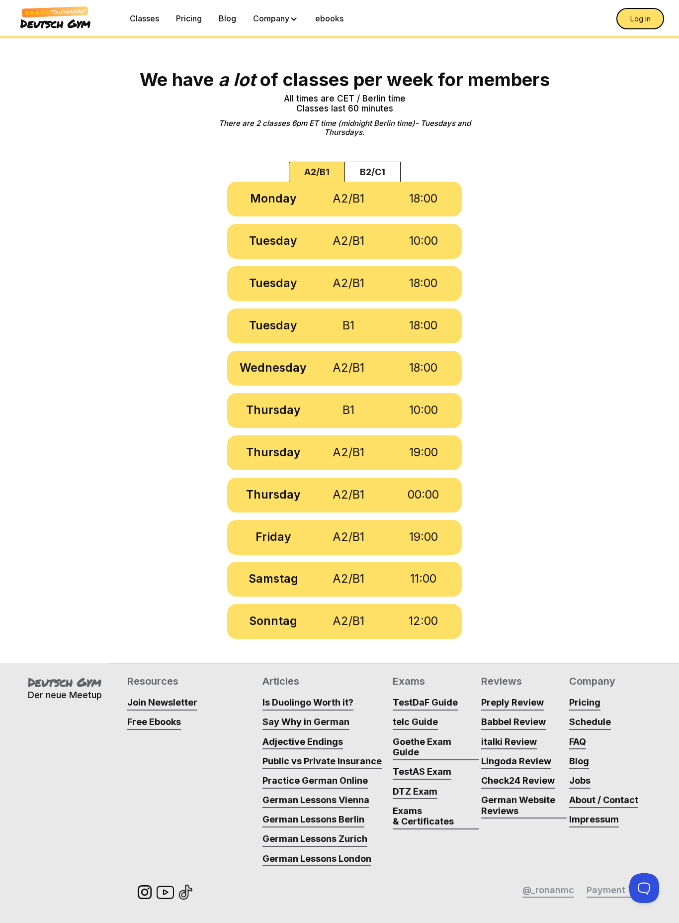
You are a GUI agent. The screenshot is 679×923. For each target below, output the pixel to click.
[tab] (317, 172)
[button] (276, 18)
